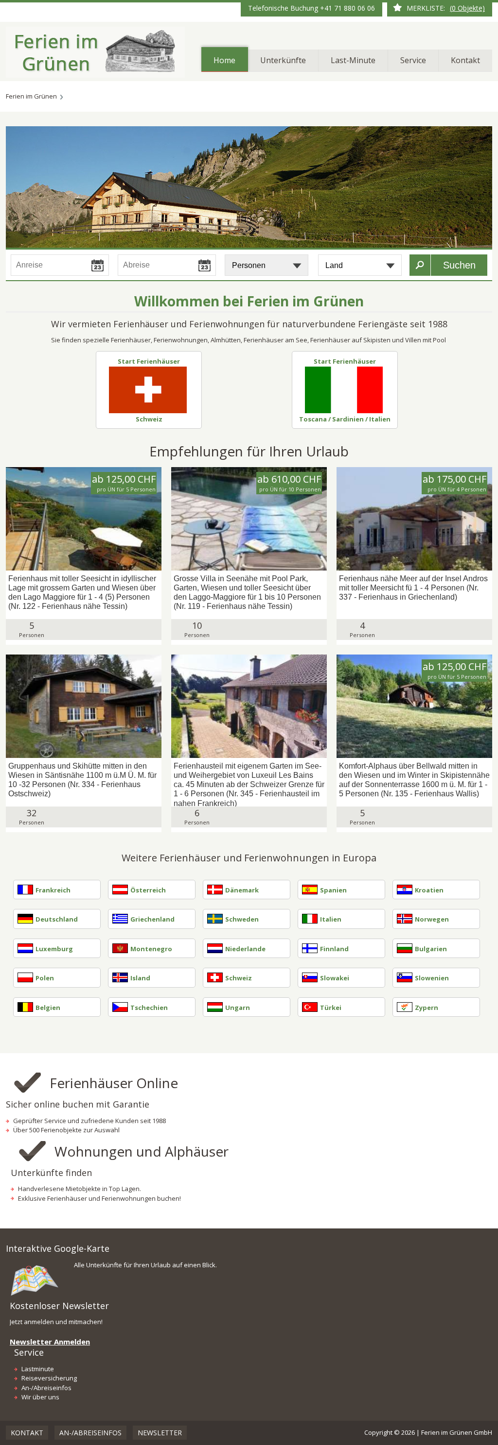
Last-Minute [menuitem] (353, 60)
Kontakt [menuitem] (465, 60)
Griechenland (152, 919)
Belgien (48, 1007)
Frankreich (53, 890)
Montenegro (151, 948)
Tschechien (149, 1007)
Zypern (426, 1007)
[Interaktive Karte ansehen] (35, 1279)
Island (140, 978)
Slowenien (432, 978)
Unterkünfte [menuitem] (283, 60)
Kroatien (429, 890)
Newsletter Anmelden (50, 1341)
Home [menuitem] (224, 60)
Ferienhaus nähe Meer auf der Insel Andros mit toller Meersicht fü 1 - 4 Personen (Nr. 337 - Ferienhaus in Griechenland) (413, 587)
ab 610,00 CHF (289, 483)
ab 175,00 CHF (454, 483)
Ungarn (237, 1007)
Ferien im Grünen (31, 96)
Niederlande (245, 948)
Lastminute (37, 1368)
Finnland (334, 948)
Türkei (330, 1007)
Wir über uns (40, 1397)
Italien (330, 919)
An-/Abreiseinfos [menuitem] (90, 1432)
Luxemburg (54, 948)
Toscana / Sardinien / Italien (345, 419)
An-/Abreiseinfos (46, 1387)
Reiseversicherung (49, 1378)
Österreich (148, 890)
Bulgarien (431, 948)
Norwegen (432, 919)
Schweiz (149, 419)
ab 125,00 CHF (124, 483)
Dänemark (242, 890)
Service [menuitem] (413, 60)
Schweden (242, 919)
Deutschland (57, 919)
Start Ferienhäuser (149, 361)
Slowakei (334, 978)
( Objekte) (467, 8)
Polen (45, 978)
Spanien (333, 890)
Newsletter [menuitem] (160, 1432)
